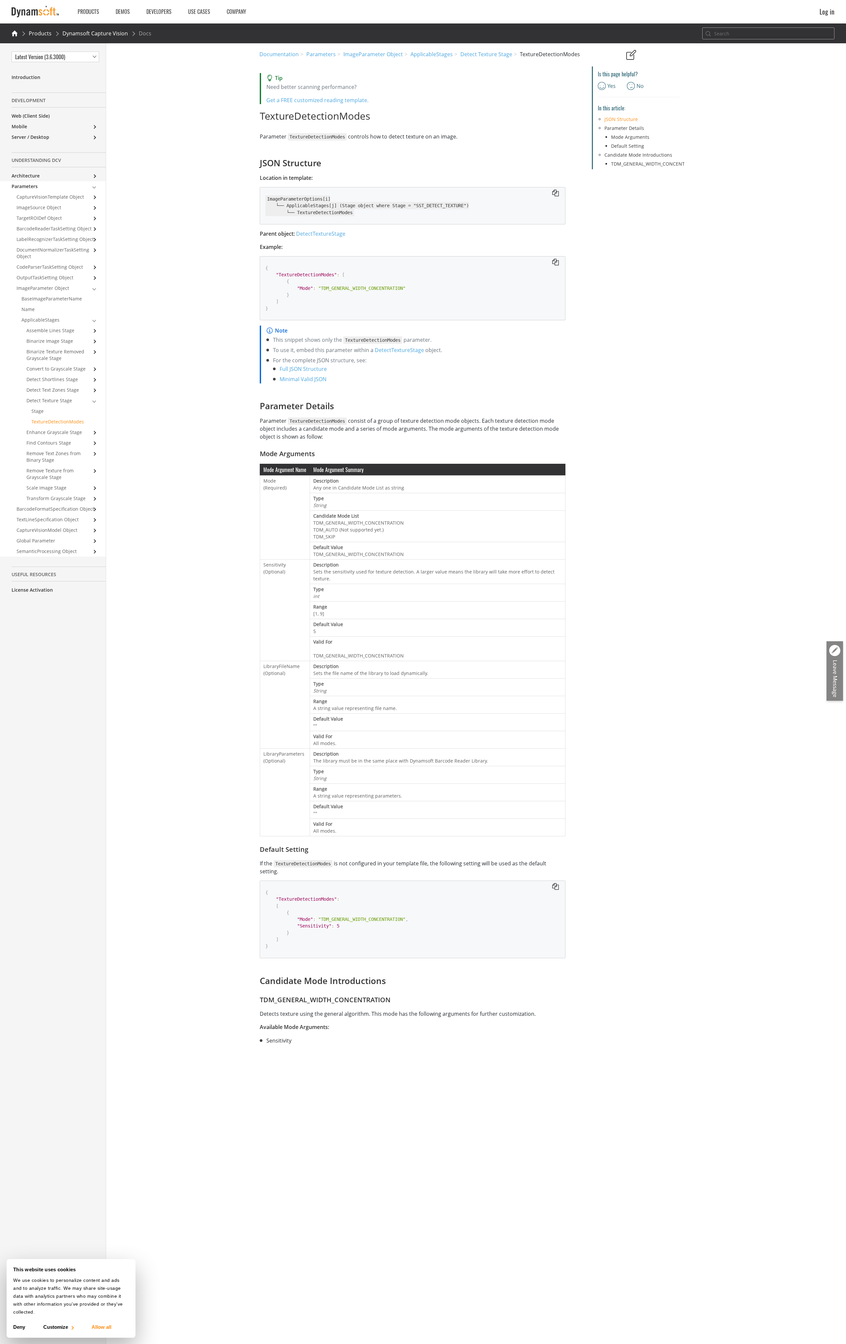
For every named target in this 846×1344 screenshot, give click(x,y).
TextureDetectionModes (57, 421)
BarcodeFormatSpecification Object (55, 509)
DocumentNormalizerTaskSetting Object (53, 253)
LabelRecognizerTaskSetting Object (55, 239)
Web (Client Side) (31, 116)
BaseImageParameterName (51, 299)
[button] (835, 671)
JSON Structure (621, 119)
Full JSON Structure (303, 369)
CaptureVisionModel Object (47, 530)
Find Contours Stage (48, 443)
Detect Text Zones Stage (52, 390)
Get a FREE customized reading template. (317, 100)
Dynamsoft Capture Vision (95, 33)
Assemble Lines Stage (50, 330)
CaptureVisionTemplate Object (50, 197)
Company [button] (236, 12)
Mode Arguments (630, 137)
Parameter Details (624, 128)
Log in (827, 12)
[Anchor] (325, 162)
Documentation (279, 54)
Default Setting (627, 146)
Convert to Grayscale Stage (56, 369)
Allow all (101, 1327)
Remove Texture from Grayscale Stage (50, 473)
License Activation (32, 590)
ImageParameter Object (373, 54)
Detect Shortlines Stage (52, 379)
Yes (611, 86)
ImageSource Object (39, 207)
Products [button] (88, 12)
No (640, 86)
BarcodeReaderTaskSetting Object (54, 228)
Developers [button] (159, 12)
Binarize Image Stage (49, 341)
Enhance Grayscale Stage (54, 432)
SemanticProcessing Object (47, 551)
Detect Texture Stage (486, 54)
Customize (55, 1327)
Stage (37, 411)
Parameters (321, 54)
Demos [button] (123, 12)
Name (28, 309)
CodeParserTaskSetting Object (50, 267)
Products (40, 33)
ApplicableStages (431, 54)
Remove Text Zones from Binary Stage (53, 456)
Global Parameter (36, 540)
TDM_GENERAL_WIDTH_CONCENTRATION (656, 164)
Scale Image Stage (46, 488)
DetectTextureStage (320, 233)
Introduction (26, 77)
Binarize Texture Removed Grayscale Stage (55, 354)
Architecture (26, 176)
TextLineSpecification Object (48, 519)
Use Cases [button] (199, 12)
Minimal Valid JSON (303, 379)
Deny (19, 1327)
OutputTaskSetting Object (45, 277)
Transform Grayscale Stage (56, 498)
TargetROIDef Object (39, 218)
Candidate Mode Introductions (638, 155)
